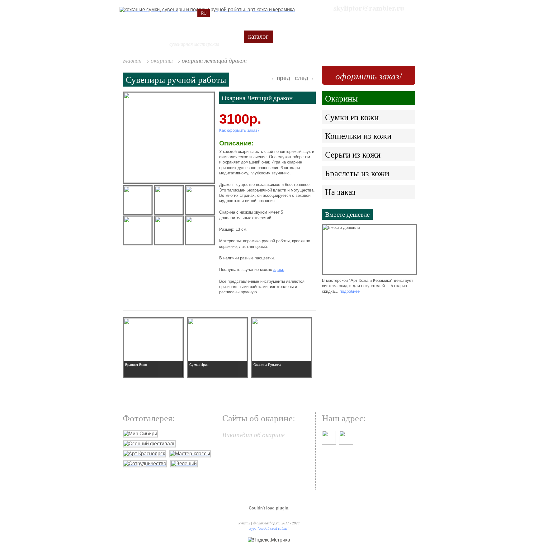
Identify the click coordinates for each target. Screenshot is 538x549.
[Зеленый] (184, 463)
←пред (280, 78)
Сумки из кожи (352, 116)
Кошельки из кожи (358, 135)
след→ (304, 78)
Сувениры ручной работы (176, 79)
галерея (366, 35)
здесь (278, 269)
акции (288, 35)
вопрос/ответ (326, 35)
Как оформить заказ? (239, 130)
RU (203, 13)
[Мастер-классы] (190, 453)
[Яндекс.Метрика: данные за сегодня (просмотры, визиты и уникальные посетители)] (269, 540)
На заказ (340, 191)
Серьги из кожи (352, 154)
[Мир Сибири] (140, 433)
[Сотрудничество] (145, 463)
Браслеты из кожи (357, 173)
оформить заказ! (368, 76)
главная (132, 60)
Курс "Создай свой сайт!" (269, 528)
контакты (401, 35)
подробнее (350, 291)
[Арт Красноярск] (144, 453)
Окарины (162, 60)
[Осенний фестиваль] (149, 443)
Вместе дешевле (347, 214)
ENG (216, 13)
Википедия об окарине (253, 434)
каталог (258, 35)
